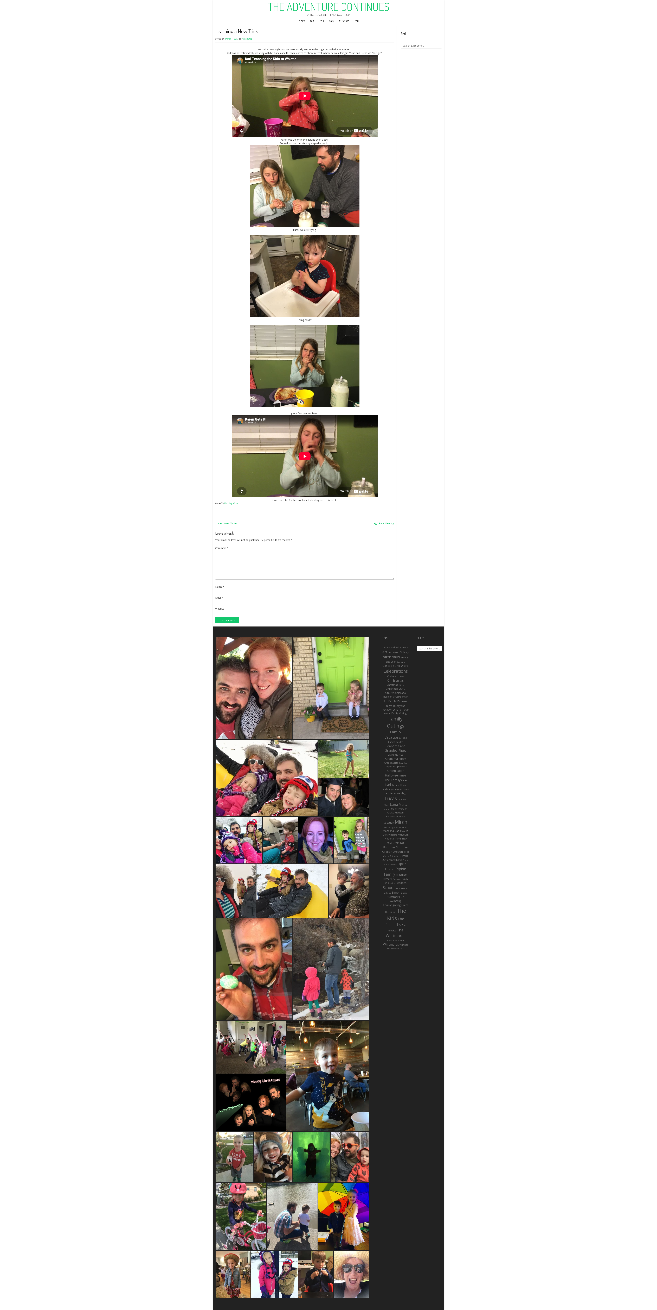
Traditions (392, 940)
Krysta (392, 789)
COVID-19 (392, 701)
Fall (400, 710)
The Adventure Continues (328, 6)
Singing (404, 893)
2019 (331, 21)
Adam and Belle (392, 647)
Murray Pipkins (390, 834)
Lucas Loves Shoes (226, 523)
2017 (312, 21)
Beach (391, 652)
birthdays (391, 656)
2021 (357, 21)
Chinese (400, 676)
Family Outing (399, 713)
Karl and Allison (399, 785)
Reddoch (401, 883)
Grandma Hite (395, 754)
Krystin (398, 789)
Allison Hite (247, 38)
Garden (399, 742)
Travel (401, 940)
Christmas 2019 (395, 688)
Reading (391, 883)
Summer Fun (395, 897)
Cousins (397, 696)
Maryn (387, 809)
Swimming (395, 900)
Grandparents (398, 766)
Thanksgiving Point (395, 905)
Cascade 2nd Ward (395, 666)
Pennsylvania (395, 859)
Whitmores (391, 944)
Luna (394, 804)
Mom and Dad (391, 830)
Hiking (403, 775)
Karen (404, 780)
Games (391, 742)
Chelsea (391, 676)
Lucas (391, 798)
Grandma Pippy (395, 759)
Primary (387, 878)
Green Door (395, 771)
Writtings (404, 944)
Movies (404, 830)
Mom (404, 827)
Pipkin (394, 864)
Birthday (404, 652)
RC (386, 883)
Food (404, 737)
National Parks (393, 838)
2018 (322, 21)
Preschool (401, 874)
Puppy (405, 878)
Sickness (387, 893)
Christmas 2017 (395, 684)
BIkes (396, 652)
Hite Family (392, 780)
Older (302, 21)
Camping (401, 662)
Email (219, 597)
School (388, 887)
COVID (405, 697)
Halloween (392, 775)
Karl (388, 784)
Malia (403, 804)
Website (219, 608)
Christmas (395, 680)
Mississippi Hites (392, 827)
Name (219, 586)
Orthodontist (396, 856)
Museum (403, 834)
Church (390, 693)
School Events (401, 888)
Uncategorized (231, 503)
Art (384, 652)
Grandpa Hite (391, 762)
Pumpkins (396, 879)
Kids (385, 789)
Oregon (387, 852)
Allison (405, 647)
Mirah (401, 822)
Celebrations (395, 671)
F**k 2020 (344, 21)
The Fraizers (390, 912)
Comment (221, 548)
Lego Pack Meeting (383, 523)
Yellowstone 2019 (395, 948)
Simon (396, 892)
